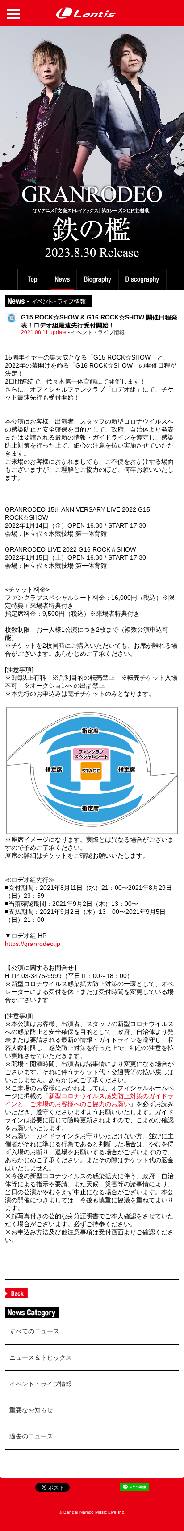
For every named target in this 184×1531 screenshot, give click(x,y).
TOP (32, 279)
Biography (98, 279)
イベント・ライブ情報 (40, 1383)
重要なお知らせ (31, 1410)
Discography (143, 279)
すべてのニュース (34, 1331)
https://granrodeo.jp (32, 943)
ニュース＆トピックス (40, 1357)
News (62, 279)
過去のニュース (31, 1436)
